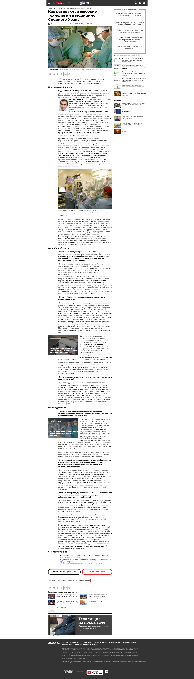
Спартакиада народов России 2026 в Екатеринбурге (129, 47)
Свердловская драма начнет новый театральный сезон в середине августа (98, 596)
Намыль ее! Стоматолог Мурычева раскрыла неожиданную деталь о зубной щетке (133, 60)
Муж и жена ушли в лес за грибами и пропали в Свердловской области (130, 23)
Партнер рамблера (79, 671)
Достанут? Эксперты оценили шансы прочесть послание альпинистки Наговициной (134, 80)
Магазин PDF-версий (100, 642)
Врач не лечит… (61, 607)
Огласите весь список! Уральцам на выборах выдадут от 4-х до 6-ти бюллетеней (129, 15)
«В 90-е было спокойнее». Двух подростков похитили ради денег (133, 86)
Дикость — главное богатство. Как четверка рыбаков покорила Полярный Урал (130, 39)
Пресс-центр (88, 642)
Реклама (65, 642)
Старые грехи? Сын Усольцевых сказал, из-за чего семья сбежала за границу (133, 73)
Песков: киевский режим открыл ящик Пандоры (132, 110)
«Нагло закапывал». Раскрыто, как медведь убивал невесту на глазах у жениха (133, 66)
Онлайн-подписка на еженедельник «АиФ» (123, 642)
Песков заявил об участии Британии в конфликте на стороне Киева (133, 104)
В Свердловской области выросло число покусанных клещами (130, 31)
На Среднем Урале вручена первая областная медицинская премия (67, 596)
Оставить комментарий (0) (97, 571)
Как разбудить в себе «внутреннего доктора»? (96, 602)
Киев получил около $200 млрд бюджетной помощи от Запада (132, 124)
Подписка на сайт (75, 642)
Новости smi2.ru (55, 636)
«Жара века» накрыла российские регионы (132, 130)
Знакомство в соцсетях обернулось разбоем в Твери (133, 117)
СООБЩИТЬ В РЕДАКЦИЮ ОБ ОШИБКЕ (85, 644)
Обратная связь (67, 644)
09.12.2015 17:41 (52, 8)
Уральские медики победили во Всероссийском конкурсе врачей (67, 602)
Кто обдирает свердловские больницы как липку (83, 564)
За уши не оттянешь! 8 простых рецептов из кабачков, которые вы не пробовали (134, 93)
